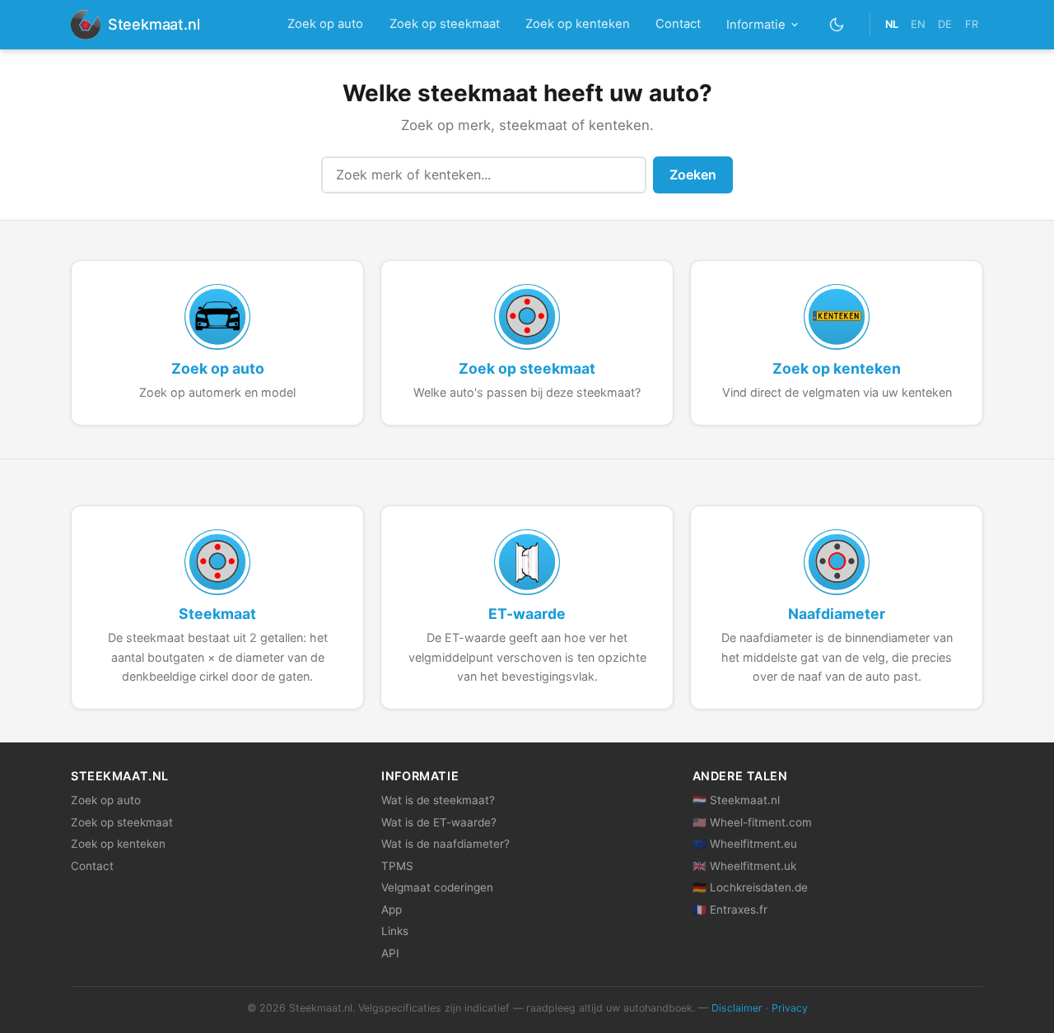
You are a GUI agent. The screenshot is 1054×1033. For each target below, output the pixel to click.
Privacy (790, 1008)
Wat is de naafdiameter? (445, 843)
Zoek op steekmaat (444, 23)
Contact (678, 23)
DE (945, 24)
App (391, 909)
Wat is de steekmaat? (438, 800)
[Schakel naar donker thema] (837, 24)
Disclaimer (737, 1008)
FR (971, 24)
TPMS (397, 865)
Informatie (756, 24)
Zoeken (692, 174)
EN (918, 24)
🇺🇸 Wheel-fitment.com (752, 822)
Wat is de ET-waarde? (439, 822)
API (390, 953)
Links (394, 931)
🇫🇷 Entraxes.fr (730, 909)
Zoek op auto (325, 23)
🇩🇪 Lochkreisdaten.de (750, 887)
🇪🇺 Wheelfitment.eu (745, 843)
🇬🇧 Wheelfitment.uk (744, 865)
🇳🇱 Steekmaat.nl (736, 800)
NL (891, 24)
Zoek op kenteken (577, 23)
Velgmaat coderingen (437, 887)
